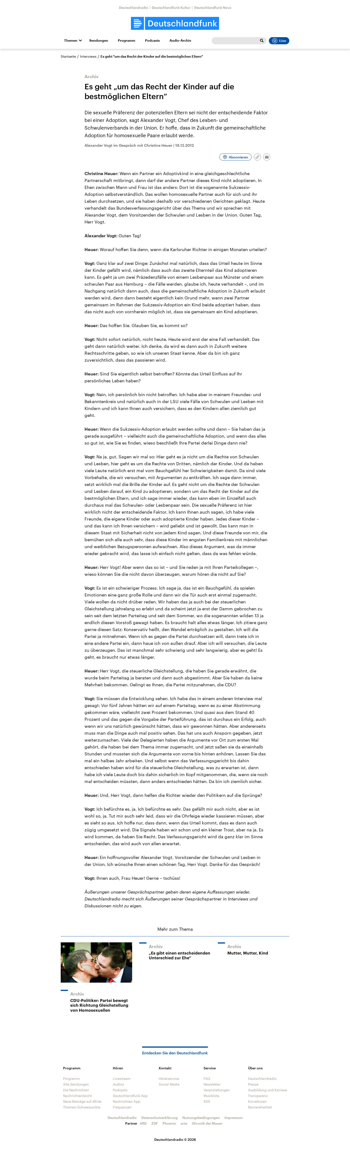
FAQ (207, 1078)
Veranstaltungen (217, 1090)
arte (184, 1123)
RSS (207, 1101)
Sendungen (98, 40)
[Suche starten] (261, 40)
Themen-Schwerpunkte (81, 1107)
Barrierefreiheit (260, 1107)
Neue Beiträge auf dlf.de (82, 1101)
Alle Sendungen (76, 1084)
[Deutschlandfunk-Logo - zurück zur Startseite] (175, 23)
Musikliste (211, 1096)
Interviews (88, 56)
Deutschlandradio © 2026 (175, 1139)
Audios (118, 1084)
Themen (70, 40)
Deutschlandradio (133, 7)
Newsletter (212, 1084)
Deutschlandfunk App (130, 1096)
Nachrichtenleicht (77, 1096)
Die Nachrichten (76, 1090)
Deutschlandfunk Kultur (171, 7)
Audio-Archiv (180, 40)
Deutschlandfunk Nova (212, 7)
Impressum (234, 1118)
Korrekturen (257, 1101)
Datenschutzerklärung (159, 1118)
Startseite (68, 56)
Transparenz (258, 1096)
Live (282, 40)
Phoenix (169, 1123)
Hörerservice (169, 1078)
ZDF (154, 1123)
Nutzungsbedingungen (201, 1118)
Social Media (169, 1084)
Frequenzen (122, 1107)
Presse (253, 1084)
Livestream (121, 1078)
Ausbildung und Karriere (267, 1090)
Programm (126, 40)
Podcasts (152, 40)
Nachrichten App (126, 1101)
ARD (143, 1123)
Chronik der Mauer (207, 1123)
